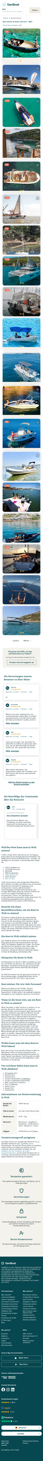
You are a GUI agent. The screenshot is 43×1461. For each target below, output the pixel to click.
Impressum (5, 1441)
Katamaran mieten (30, 1304)
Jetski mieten (28, 1306)
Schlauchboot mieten (31, 1297)
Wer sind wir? (6, 1295)
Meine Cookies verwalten (28, 1341)
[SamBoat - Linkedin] (13, 1389)
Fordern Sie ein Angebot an (21, 662)
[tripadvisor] (7, 1417)
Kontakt (26, 1338)
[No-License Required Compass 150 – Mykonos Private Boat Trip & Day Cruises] (21, 80)
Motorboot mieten (30, 1295)
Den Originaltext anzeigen (17, 816)
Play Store (23, 1364)
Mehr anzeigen (12, 723)
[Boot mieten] (11, 4)
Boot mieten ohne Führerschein (30, 1312)
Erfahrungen (6, 1320)
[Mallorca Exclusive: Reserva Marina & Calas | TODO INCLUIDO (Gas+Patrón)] (21, 368)
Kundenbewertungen (9, 1313)
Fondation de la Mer (8, 1318)
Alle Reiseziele (6, 1345)
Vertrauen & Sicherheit (10, 1302)
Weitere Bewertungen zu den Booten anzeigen (21, 783)
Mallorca (4, 1336)
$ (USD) (20, 1433)
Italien (3, 1341)
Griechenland (6, 1343)
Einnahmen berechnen (9, 1304)
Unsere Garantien (8, 1299)
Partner (25, 1443)
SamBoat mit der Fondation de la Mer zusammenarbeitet (15, 1152)
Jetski (35, 1126)
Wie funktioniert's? (30, 1336)
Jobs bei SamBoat (8, 1297)
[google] (6, 1408)
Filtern (35, 10)
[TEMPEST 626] (21, 466)
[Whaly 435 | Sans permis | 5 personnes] (21, 333)
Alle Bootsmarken (29, 1320)
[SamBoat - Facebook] (3, 1389)
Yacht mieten (28, 1299)
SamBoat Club (6, 1311)
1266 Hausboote (11, 875)
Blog (3, 1322)
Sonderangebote (29, 1317)
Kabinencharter (29, 1315)
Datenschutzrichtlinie (30, 1441)
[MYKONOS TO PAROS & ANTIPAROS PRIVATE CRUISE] (21, 528)
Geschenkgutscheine (9, 1309)
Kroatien (4, 1334)
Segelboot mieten (30, 1302)
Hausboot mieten (29, 1309)
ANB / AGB (4, 1443)
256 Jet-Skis (10, 878)
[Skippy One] (21, 620)
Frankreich (5, 1338)
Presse (4, 1315)
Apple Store (23, 1358)
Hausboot (28, 1126)
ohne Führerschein (32, 1111)
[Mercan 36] (21, 589)
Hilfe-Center (28, 1334)
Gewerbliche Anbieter (9, 1306)
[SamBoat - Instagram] (8, 1389)
